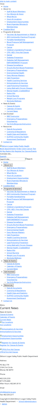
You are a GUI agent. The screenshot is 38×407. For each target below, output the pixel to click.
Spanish (3, 156)
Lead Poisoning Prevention (17, 85)
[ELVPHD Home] (14, 146)
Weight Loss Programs (16, 98)
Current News (12, 111)
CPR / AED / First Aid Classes (18, 52)
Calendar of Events (14, 108)
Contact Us (7, 142)
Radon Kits (11, 93)
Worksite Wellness (14, 101)
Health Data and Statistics (17, 134)
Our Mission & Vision (15, 14)
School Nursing (13, 96)
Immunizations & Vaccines (17, 83)
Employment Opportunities (18, 22)
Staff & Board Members (16, 11)
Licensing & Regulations (16, 131)
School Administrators (28, 401)
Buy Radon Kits (8, 151)
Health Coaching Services (17, 80)
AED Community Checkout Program (21, 37)
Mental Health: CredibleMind (18, 91)
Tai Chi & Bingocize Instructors (19, 124)
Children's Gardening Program (19, 50)
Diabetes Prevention (15, 57)
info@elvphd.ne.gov (8, 392)
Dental (9, 55)
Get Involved (9, 272)
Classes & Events (13, 106)
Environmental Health (15, 73)
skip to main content (8, 1)
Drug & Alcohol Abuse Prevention (20, 68)
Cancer (9, 47)
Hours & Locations (14, 19)
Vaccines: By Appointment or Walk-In (21, 34)
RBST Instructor (13, 116)
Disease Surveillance (15, 65)
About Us (8, 165)
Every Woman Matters (15, 75)
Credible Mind (9, 29)
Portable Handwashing (16, 39)
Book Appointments (8, 149)
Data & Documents (14, 129)
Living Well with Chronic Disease (19, 88)
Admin (4, 404)
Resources (8, 285)
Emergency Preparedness (17, 70)
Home (5, 6)
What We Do (12, 16)
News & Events (10, 261)
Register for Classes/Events (26, 151)
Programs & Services (12, 188)
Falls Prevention (13, 78)
